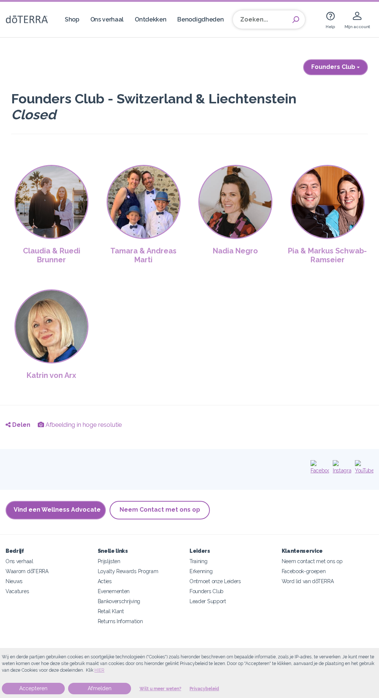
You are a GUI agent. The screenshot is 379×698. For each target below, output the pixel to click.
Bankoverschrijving (119, 601)
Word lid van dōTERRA (308, 581)
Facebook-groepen (304, 571)
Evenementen (114, 591)
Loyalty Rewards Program (128, 571)
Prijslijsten (109, 561)
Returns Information (120, 621)
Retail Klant (111, 611)
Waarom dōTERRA (27, 571)
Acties (105, 581)
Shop (72, 19)
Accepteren (33, 688)
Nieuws (14, 581)
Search (295, 19)
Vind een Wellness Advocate (57, 509)
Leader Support (208, 601)
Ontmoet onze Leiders (215, 581)
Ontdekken (150, 19)
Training (199, 561)
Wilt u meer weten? (160, 688)
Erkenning (201, 571)
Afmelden (99, 688)
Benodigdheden (200, 19)
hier (99, 670)
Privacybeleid (204, 688)
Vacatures (17, 591)
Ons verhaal (107, 19)
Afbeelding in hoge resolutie (83, 424)
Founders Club (334, 66)
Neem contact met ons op (312, 561)
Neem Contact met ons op (160, 509)
